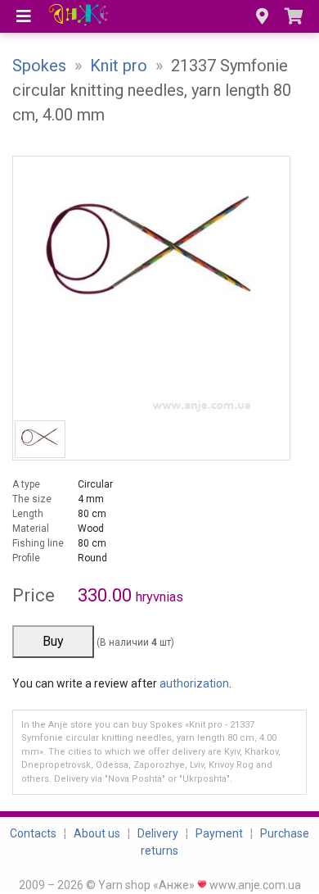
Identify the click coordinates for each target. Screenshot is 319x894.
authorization (194, 683)
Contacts (33, 833)
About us (97, 833)
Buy (53, 641)
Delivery (157, 833)
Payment (219, 833)
